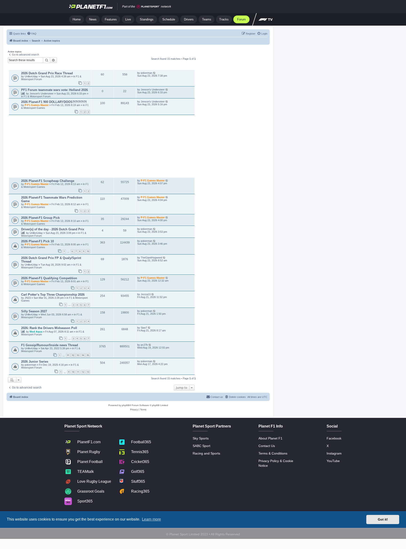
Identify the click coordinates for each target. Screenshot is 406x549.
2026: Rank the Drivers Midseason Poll (49, 328)
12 (83, 371)
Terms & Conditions (272, 453)
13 (88, 371)
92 (73, 355)
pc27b (144, 344)
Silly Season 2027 (34, 311)
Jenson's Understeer (42, 93)
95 (88, 355)
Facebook (334, 438)
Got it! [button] (383, 519)
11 (78, 371)
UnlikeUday (32, 76)
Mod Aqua (36, 331)
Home (77, 19)
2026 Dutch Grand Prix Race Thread (47, 73)
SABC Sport (201, 446)
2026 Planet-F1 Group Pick (40, 218)
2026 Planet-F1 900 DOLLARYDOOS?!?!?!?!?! (54, 102)
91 (68, 355)
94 (83, 355)
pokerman (146, 72)
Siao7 (144, 327)
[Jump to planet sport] (148, 6)
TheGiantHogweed (151, 257)
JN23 (28, 297)
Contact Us (266, 446)
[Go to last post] (154, 72)
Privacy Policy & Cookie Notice (275, 463)
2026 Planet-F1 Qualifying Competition (49, 278)
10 (88, 251)
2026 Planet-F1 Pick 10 (37, 241)
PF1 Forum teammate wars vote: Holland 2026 (54, 90)
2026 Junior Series (34, 361)
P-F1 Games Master (37, 105)
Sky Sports (201, 438)
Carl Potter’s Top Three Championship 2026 (53, 294)
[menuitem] (31, 33)
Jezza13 (146, 294)
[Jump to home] (91, 6)
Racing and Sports (206, 453)
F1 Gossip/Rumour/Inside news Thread (49, 345)
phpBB (125, 405)
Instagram (334, 453)
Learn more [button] (151, 519)
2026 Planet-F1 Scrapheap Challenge (47, 181)
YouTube (333, 461)
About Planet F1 (270, 438)
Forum (241, 19)
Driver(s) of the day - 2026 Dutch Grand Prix (52, 229)
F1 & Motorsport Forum (37, 96)
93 (78, 355)
